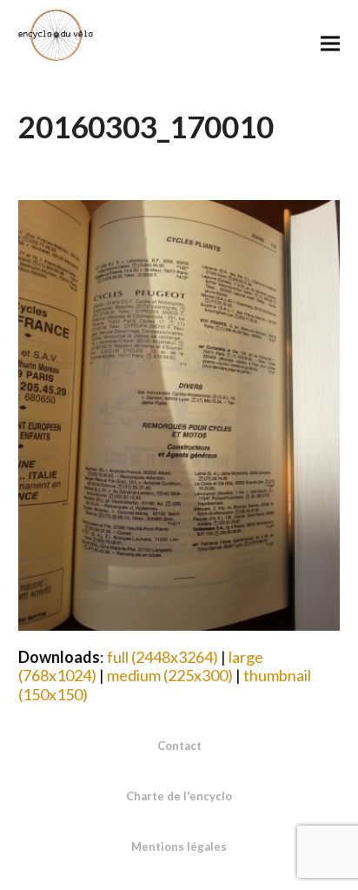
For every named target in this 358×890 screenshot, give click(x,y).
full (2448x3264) (162, 656)
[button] (330, 43)
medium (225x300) (170, 675)
